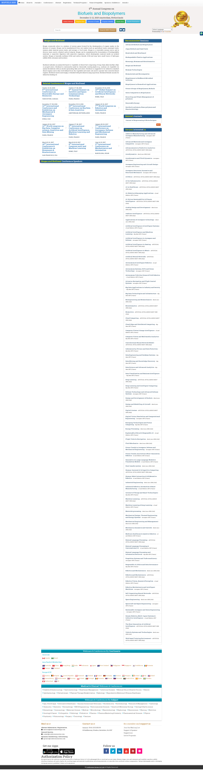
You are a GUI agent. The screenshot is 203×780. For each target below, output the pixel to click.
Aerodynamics (131, 154)
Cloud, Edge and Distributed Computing (140, 324)
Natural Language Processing (136, 540)
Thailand (57, 668)
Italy (144, 676)
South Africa (130, 678)
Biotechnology (121, 704)
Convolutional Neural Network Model (140, 343)
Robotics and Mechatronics (136, 571)
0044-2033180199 (95, 728)
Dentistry (57, 707)
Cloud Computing (132, 318)
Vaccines (87, 716)
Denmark (81, 676)
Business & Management (138, 704)
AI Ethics (129, 177)
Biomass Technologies (134, 70)
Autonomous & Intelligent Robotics (139, 263)
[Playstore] (120, 30)
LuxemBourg (49, 678)
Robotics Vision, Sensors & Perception (139, 581)
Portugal (91, 678)
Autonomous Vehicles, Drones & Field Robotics (143, 275)
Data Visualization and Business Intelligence (142, 373)
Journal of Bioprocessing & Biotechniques (141, 120)
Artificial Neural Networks (136, 257)
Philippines (116, 665)
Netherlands (62, 678)
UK (58, 681)
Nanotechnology (109, 710)
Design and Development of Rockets (139, 398)
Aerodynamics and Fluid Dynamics (139, 158)
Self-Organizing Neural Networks (138, 593)
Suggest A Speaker (130, 730)
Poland (82, 678)
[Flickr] (139, 751)
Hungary (128, 676)
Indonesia (85, 665)
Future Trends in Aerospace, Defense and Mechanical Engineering (141, 448)
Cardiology (154, 704)
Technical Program (79, 3)
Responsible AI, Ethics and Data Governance (142, 564)
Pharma (93, 713)
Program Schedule (107, 21)
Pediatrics (84, 713)
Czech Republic (68, 676)
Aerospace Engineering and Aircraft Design (142, 164)
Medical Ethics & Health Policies (129, 690)
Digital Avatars (131, 410)
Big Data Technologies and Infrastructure (141, 293)
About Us (29, 3)
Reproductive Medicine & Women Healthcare (124, 693)
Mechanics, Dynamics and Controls (139, 528)
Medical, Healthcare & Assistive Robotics (141, 534)
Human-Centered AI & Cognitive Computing (142, 470)
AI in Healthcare (132, 187)
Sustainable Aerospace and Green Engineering (143, 610)
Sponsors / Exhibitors (112, 3)
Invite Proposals (130, 736)
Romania (150, 665)
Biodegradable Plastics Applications (139, 57)
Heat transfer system (133, 466)
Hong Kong (66, 665)
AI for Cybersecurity (133, 181)
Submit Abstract (68, 21)
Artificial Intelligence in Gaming (138, 244)
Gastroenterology (71, 690)
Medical (85, 710)
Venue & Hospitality (95, 3)
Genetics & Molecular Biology (122, 707)
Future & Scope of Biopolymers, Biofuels (140, 88)
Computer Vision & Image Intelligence (140, 330)
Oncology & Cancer (50, 713)
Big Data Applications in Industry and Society (143, 287)
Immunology (60, 710)
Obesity (146, 690)
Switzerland (49, 681)
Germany (109, 676)
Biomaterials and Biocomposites (137, 74)
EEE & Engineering (82, 707)
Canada (47, 658)
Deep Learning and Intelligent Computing (141, 386)
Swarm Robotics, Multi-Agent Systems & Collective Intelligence (140, 617)
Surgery (69, 716)
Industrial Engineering (134, 482)
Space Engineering (133, 599)
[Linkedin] (119, 751)
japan (94, 665)
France (99, 676)
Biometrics (130, 312)
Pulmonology (59, 716)
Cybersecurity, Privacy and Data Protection (142, 349)
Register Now (80, 21)
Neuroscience (133, 710)
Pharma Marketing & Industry (109, 713)
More (158, 124)
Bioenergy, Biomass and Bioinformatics (140, 61)
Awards (124, 3)
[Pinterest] (133, 751)
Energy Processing (132, 429)
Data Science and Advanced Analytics (140, 367)
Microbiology (96, 710)
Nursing (144, 710)
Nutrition (152, 710)
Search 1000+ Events (107, 30)
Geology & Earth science (144, 707)
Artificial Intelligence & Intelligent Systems (142, 226)
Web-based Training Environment (138, 638)
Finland (90, 676)
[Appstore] (123, 30)
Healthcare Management (89, 690)
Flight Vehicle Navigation (136, 439)
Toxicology (78, 716)
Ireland (137, 676)
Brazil (56, 658)
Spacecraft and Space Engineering (138, 604)
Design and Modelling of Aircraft (138, 404)
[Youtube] (126, 751)
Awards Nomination (133, 21)
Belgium (56, 676)
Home (22, 3)
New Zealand (104, 665)
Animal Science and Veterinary (90, 704)
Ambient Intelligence (134, 214)
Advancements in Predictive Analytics (140, 148)
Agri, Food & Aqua (49, 704)
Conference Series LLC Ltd (95, 767)
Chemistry (47, 707)
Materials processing (133, 511)
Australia (48, 665)
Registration (67, 3)
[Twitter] (113, 751)
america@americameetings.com (54, 729)
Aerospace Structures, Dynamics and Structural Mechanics (139, 171)
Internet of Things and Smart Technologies (142, 493)
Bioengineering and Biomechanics (139, 300)
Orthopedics (63, 713)
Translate (168, 31)
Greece (118, 676)
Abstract (58, 3)
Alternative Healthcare (67, 704)
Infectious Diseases (108, 690)
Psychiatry (47, 716)
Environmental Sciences (100, 707)
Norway (72, 678)
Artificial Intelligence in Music (138, 250)
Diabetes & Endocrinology (52, 690)
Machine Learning (133, 499)
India (76, 665)
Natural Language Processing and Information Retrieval (138, 553)
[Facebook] (106, 751)
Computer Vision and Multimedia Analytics (142, 337)
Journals (37, 3)
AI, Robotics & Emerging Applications (139, 193)
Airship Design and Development (138, 207)
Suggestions (128, 733)
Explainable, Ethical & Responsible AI (140, 433)
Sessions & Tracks (93, 21)
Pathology (74, 713)
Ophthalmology (49, 693)
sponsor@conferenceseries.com (54, 739)
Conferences (48, 3)
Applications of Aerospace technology (140, 220)
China (57, 665)
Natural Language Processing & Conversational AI (137, 547)
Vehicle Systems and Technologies (139, 632)
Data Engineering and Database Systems (140, 355)
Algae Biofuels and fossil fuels (137, 49)
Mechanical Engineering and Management (142, 521)
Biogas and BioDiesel (133, 66)
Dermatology (68, 707)
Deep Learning (131, 380)
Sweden (148, 678)
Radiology (101, 693)
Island (152, 676)
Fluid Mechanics (132, 443)
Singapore (127, 665)
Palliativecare (63, 693)
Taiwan (47, 668)
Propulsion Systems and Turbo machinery (141, 558)
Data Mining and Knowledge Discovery (140, 361)
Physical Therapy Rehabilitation (82, 693)
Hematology (48, 710)
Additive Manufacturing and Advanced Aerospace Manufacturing (140, 135)
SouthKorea (139, 665)
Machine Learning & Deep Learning (139, 505)
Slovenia (119, 678)
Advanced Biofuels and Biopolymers (139, 45)
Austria (47, 676)
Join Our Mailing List (132, 728)
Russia (110, 678)
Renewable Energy (133, 103)
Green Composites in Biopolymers (138, 93)
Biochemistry (109, 704)
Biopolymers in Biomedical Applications (141, 84)
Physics (147, 713)
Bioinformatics (131, 306)
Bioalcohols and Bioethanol (136, 53)
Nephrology (121, 710)
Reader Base (120, 21)
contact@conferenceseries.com (54, 734)
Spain (140, 678)
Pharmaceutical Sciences (132, 713)
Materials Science (73, 710)
